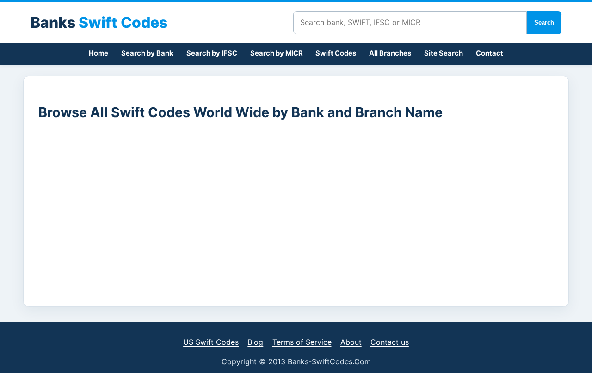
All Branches (390, 53)
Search (544, 22)
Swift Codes (335, 53)
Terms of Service (302, 342)
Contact (489, 53)
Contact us (389, 342)
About (351, 342)
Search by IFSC (211, 53)
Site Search (443, 53)
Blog (255, 342)
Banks (99, 22)
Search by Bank (147, 53)
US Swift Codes (211, 342)
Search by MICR (276, 53)
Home (98, 53)
